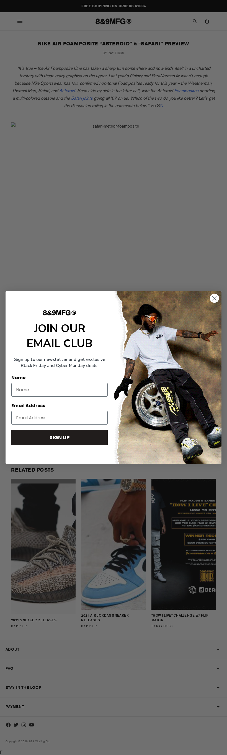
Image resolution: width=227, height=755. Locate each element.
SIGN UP (60, 437)
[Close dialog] (214, 298)
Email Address (28, 405)
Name (18, 377)
